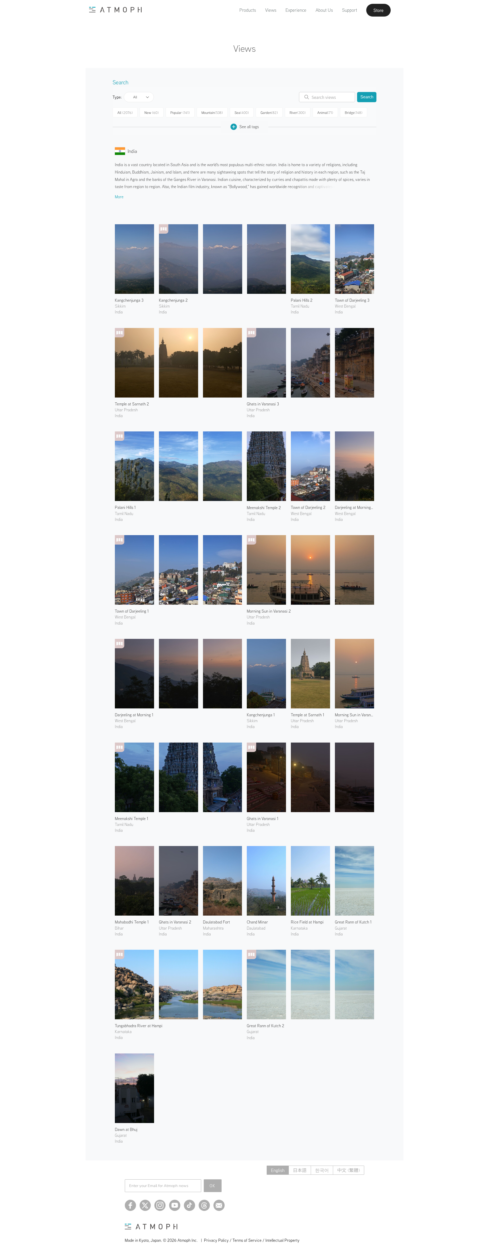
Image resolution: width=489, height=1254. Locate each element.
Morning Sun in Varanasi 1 (354, 714)
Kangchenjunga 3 (129, 300)
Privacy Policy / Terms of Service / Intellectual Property (252, 1240)
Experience (296, 10)
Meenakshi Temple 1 (131, 818)
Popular (180, 112)
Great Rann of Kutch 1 (353, 922)
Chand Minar (257, 922)
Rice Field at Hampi (307, 922)
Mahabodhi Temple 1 (132, 922)
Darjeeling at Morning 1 (134, 714)
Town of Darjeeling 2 (308, 507)
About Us (324, 10)
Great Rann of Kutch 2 (265, 1025)
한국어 (322, 1170)
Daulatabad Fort (216, 922)
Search (366, 97)
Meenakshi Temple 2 (264, 507)
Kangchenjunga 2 (173, 300)
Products (247, 10)
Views (270, 10)
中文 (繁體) (348, 1170)
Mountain (212, 112)
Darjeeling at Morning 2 (354, 507)
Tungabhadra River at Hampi (138, 1025)
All (135, 97)
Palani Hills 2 (302, 300)
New (151, 112)
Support (349, 10)
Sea (242, 112)
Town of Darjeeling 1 (132, 611)
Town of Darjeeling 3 (352, 300)
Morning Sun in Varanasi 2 (269, 611)
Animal (325, 112)
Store (378, 10)
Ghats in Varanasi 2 (175, 922)
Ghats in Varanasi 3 (263, 403)
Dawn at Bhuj (126, 1129)
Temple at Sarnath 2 (132, 403)
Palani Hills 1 (125, 507)
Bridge (353, 112)
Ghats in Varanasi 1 (262, 818)
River (298, 112)
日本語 (300, 1170)
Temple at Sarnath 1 (307, 714)
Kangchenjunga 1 (261, 714)
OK (212, 1185)
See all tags (249, 126)
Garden (269, 112)
